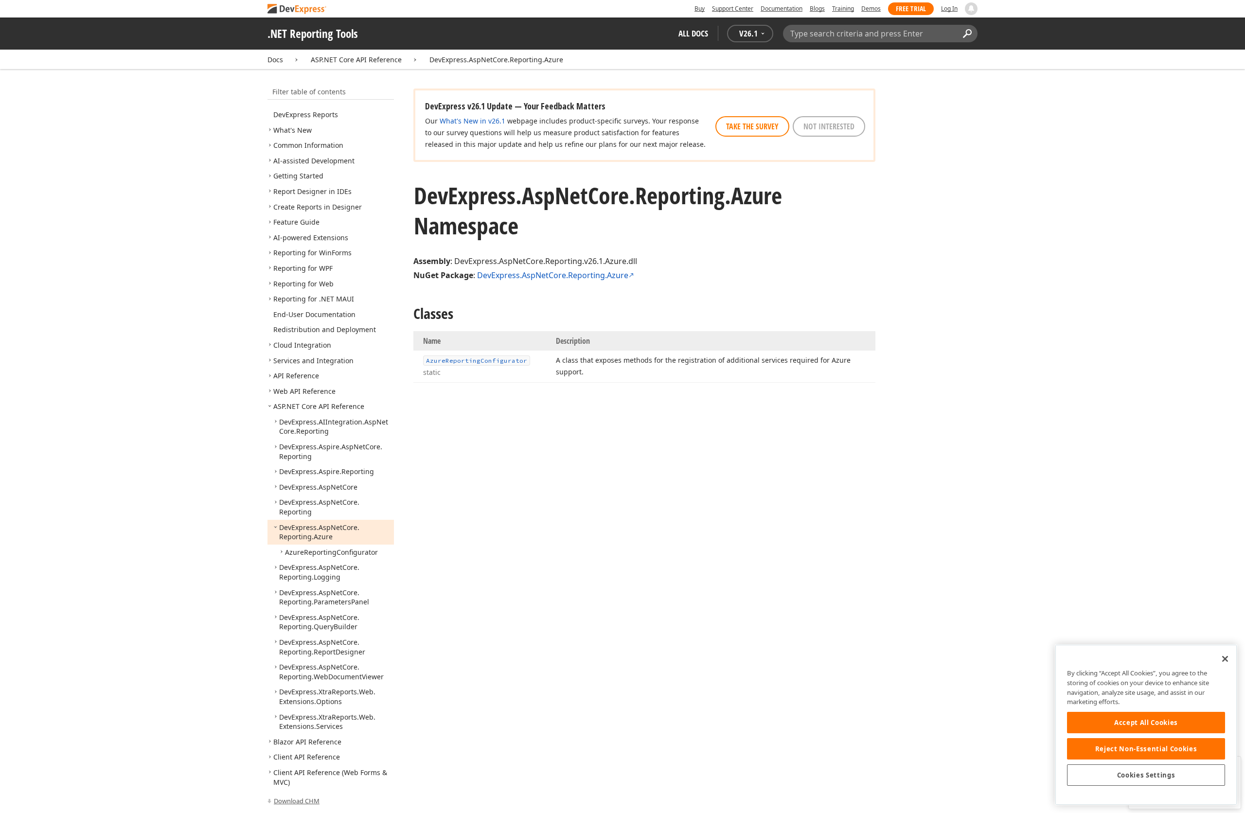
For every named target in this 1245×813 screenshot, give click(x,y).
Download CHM (297, 800)
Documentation (781, 8)
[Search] (967, 33)
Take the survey (752, 126)
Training (843, 8)
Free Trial (911, 8)
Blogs (817, 8)
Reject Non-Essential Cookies (1146, 748)
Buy (699, 8)
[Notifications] (971, 8)
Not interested (828, 126)
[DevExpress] (297, 9)
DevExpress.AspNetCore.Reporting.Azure (496, 59)
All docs (693, 33)
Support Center (732, 8)
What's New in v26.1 (472, 120)
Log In (949, 8)
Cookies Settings (1146, 775)
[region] (1146, 724)
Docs (275, 59)
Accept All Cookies (1146, 722)
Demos (871, 8)
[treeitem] (305, 114)
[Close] (1225, 659)
